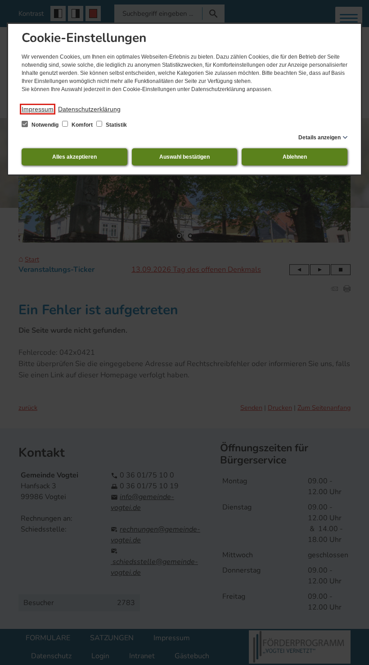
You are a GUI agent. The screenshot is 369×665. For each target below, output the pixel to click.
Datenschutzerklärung (89, 109)
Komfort (82, 125)
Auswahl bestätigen (184, 157)
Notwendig (45, 125)
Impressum (38, 109)
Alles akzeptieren (74, 157)
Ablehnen (295, 157)
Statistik (115, 125)
